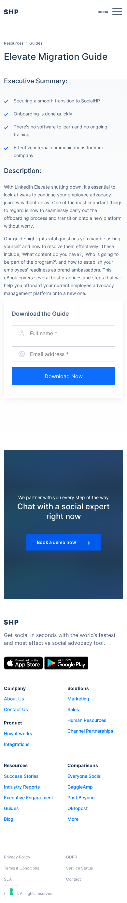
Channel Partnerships (90, 731)
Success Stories (21, 776)
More (72, 819)
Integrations (17, 744)
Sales (73, 709)
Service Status (79, 868)
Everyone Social (84, 776)
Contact (73, 879)
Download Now (64, 376)
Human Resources (86, 720)
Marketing (78, 698)
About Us (14, 698)
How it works (18, 733)
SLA (8, 879)
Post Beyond (81, 797)
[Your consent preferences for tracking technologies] (11, 891)
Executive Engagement (28, 797)
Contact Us (16, 709)
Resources (13, 43)
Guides (35, 43)
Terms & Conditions (21, 868)
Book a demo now (57, 542)
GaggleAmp (80, 787)
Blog (8, 819)
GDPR (71, 857)
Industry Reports (22, 787)
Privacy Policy (17, 857)
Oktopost (77, 808)
